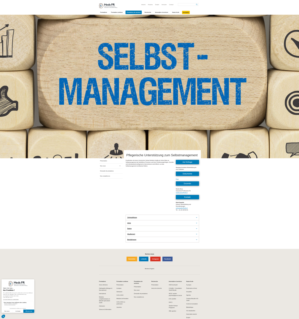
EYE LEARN (172, 299)
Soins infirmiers (103, 285)
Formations (103, 12)
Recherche (148, 12)
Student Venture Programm (173, 306)
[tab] (162, 217)
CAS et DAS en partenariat (120, 303)
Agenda (188, 295)
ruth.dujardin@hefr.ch (182, 208)
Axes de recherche (156, 288)
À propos (188, 285)
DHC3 (170, 302)
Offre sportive (172, 311)
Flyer (177, 179)
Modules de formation (122, 298)
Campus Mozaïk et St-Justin (192, 299)
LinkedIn (144, 259)
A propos (118, 288)
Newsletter (131, 259)
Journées (119, 307)
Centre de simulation (192, 304)
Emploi (188, 317)
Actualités (189, 291)
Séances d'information (105, 309)
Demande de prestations (107, 171)
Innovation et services (161, 12)
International (102, 293)
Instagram (155, 259)
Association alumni (191, 314)
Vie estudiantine (190, 310)
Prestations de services (134, 12)
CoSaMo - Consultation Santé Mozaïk (175, 289)
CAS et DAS (119, 295)
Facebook (167, 259)
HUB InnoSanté (173, 285)
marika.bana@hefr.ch (182, 192)
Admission (102, 306)
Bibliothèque (189, 307)
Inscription (186, 12)
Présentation (103, 161)
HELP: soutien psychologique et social (175, 294)
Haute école (175, 12)
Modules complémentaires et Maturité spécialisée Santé (104, 299)
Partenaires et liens (191, 288)
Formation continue (117, 12)
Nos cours (103, 166)
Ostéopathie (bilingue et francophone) (105, 289)
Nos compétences (105, 176)
